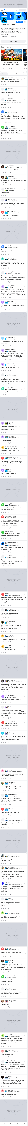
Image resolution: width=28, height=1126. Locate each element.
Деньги (11, 287)
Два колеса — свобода (14, 167)
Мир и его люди (13, 424)
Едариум (11, 190)
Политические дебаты (15, 595)
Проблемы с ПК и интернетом (15, 1078)
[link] (11, 59)
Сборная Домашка (14, 459)
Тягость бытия (13, 734)
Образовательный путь (15, 213)
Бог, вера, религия (14, 1036)
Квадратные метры (14, 856)
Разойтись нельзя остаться (14, 389)
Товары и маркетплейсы (15, 303)
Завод (10, 636)
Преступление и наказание (15, 962)
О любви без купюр (13, 273)
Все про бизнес (13, 505)
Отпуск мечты (13, 259)
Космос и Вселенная (14, 681)
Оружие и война (12, 623)
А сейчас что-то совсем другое (15, 784)
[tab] (4, 73)
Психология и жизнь (14, 1062)
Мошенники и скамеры (15, 79)
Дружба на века (13, 471)
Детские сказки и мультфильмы (15, 708)
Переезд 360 (12, 1052)
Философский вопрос (15, 771)
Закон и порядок (12, 90)
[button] (25, 73)
